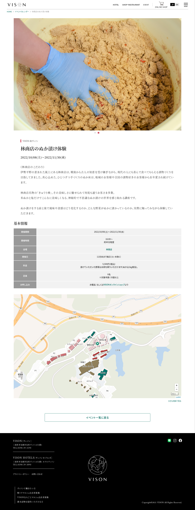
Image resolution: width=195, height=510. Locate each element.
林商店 (109, 249)
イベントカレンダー (22, 11)
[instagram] (174, 440)
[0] (95, 133)
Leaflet (178, 397)
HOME (9, 11)
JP (172, 4)
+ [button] (176, 385)
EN (177, 4)
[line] (169, 440)
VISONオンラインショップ (114, 284)
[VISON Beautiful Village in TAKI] (17, 5)
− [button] (176, 389)
